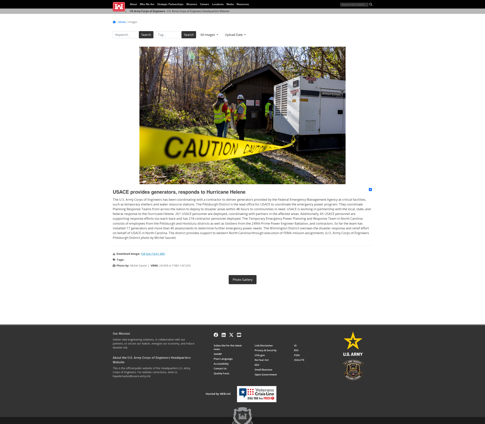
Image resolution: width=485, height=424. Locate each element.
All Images (208, 35)
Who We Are (147, 4)
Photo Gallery (243, 279)
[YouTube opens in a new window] (239, 334)
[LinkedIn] (224, 334)
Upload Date (234, 35)
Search (146, 35)
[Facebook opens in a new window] (216, 334)
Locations (218, 4)
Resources (243, 4)
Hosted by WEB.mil (218, 394)
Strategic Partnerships (170, 4)
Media (230, 4)
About (133, 4)
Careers (204, 4)
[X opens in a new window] (231, 334)
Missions (191, 4)
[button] (370, 4)
